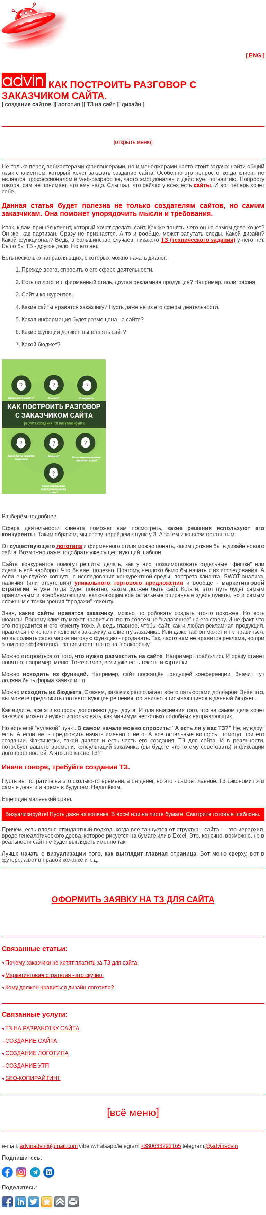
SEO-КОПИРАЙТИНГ (33, 1078)
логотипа (69, 546)
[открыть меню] (133, 142)
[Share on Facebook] (7, 1201)
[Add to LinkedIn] (20, 1201)
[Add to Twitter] (33, 1201)
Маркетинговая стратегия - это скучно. (54, 975)
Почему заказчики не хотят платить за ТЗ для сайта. (72, 963)
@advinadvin (221, 1146)
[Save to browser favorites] (46, 1201)
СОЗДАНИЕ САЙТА (31, 1041)
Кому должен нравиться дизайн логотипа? (59, 987)
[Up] (59, 1201)
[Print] (73, 1201)
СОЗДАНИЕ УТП (27, 1066)
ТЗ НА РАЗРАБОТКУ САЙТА (42, 1028)
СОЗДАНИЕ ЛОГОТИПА (37, 1053)
